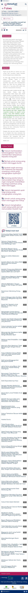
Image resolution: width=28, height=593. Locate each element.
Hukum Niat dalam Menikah (10, 502)
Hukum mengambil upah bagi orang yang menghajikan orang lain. (13, 192)
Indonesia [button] (5, 1)
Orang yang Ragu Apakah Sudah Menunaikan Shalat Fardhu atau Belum (12, 235)
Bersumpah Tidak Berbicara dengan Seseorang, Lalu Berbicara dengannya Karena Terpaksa (13, 375)
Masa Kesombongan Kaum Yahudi (10, 539)
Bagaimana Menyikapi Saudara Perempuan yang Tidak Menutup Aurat (11, 496)
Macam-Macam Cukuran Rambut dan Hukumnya (12, 507)
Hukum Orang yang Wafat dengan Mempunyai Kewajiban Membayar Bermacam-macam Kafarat (13, 475)
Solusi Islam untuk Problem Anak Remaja (11, 393)
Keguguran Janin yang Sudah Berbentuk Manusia (11, 533)
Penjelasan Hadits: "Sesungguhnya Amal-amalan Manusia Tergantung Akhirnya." (11, 514)
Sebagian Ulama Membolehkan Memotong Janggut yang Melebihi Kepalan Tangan (11, 462)
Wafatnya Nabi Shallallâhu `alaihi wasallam (12, 340)
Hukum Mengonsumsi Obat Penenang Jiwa (10, 489)
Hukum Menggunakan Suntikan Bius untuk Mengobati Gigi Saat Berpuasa (11, 298)
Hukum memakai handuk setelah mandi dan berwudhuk (11, 327)
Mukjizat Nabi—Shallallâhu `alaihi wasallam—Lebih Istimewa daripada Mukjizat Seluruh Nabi (12, 545)
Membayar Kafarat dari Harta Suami (11, 560)
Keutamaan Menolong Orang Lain (10, 291)
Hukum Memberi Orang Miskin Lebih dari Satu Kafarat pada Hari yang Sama (11, 354)
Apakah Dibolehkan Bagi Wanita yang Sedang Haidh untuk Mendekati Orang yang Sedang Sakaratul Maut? (11, 439)
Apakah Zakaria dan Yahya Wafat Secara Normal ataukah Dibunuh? (12, 263)
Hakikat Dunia (6, 419)
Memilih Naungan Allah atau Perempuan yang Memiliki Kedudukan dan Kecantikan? (10, 400)
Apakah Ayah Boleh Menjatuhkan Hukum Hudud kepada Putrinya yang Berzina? (12, 320)
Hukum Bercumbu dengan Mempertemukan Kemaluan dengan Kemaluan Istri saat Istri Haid (13, 483)
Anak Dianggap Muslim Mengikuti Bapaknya (8, 566)
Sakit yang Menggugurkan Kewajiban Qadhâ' (10, 361)
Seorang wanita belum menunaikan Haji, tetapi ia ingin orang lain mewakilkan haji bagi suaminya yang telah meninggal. (13, 182)
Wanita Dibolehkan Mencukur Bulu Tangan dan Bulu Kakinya (11, 468)
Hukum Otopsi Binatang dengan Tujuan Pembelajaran (11, 447)
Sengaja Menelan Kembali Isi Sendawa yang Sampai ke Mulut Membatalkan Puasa (11, 387)
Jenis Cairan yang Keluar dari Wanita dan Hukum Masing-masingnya (10, 367)
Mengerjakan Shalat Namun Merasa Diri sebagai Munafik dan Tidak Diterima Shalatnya (12, 313)
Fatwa (7, 8)
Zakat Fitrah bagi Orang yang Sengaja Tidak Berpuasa (11, 432)
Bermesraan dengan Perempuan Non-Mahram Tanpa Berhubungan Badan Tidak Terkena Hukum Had (12, 553)
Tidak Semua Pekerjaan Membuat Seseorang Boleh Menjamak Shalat (12, 278)
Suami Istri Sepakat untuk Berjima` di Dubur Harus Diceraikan (9, 306)
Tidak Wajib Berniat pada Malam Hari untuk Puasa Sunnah (11, 527)
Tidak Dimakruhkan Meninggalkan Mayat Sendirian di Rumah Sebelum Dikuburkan (11, 426)
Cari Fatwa (7, 18)
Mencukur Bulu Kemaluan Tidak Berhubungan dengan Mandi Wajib (11, 347)
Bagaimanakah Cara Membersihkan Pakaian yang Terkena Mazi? (10, 407)
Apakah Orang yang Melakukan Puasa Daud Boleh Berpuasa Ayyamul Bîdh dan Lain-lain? (11, 270)
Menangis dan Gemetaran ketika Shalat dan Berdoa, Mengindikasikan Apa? (11, 334)
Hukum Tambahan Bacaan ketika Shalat (12, 414)
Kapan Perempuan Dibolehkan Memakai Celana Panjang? (11, 520)
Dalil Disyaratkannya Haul (9, 381)
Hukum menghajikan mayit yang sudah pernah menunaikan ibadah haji (12, 207)
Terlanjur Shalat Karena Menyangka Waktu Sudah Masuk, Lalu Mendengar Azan (12, 243)
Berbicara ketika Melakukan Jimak (10, 256)
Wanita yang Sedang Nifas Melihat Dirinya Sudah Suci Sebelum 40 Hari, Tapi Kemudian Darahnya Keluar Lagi (11, 454)
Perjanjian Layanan (5, 573)
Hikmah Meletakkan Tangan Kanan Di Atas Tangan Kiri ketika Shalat (11, 285)
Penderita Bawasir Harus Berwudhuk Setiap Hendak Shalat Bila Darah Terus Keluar (12, 250)
